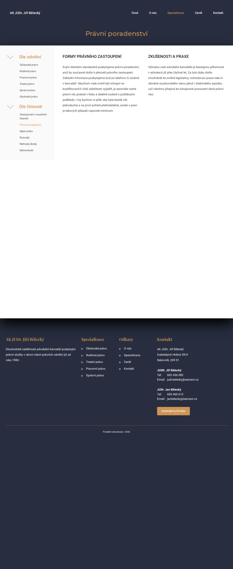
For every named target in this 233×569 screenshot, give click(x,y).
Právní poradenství (30, 124)
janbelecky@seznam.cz (182, 399)
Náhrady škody (28, 143)
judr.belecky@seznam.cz (183, 379)
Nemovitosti (26, 150)
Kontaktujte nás (173, 411)
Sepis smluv (26, 131)
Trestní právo (27, 83)
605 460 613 (175, 394)
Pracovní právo (28, 77)
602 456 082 (175, 375)
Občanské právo (29, 64)
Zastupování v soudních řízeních (33, 116)
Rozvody (24, 137)
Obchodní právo (29, 96)
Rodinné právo (28, 71)
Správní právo (27, 90)
